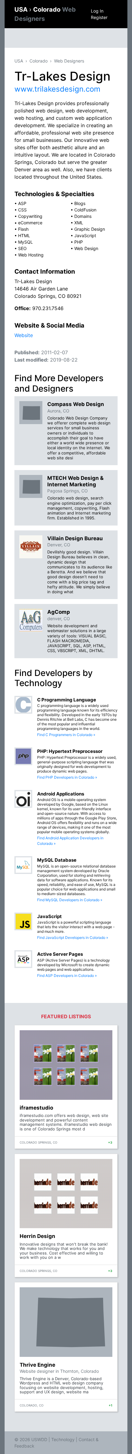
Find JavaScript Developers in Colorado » (72, 937)
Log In (97, 10)
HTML (24, 235)
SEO (22, 248)
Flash (23, 229)
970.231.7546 (48, 308)
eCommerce (30, 222)
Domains (82, 216)
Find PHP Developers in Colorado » (67, 777)
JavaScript (85, 235)
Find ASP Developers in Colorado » (67, 975)
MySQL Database (56, 860)
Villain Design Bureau (75, 538)
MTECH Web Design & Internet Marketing (75, 481)
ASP (22, 203)
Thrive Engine (37, 1365)
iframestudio (36, 1108)
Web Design (86, 248)
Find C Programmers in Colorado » (66, 734)
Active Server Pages (60, 954)
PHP (78, 242)
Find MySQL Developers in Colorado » (69, 900)
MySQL (25, 242)
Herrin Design (37, 1236)
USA (21, 9)
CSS (22, 209)
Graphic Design (89, 229)
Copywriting (30, 216)
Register (99, 17)
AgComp (58, 612)
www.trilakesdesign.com (57, 89)
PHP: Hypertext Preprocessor (70, 751)
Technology (63, 1439)
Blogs (79, 203)
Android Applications (60, 794)
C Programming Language (66, 700)
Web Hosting (31, 254)
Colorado (38, 60)
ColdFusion (85, 209)
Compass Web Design (75, 404)
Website (23, 335)
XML (78, 222)
